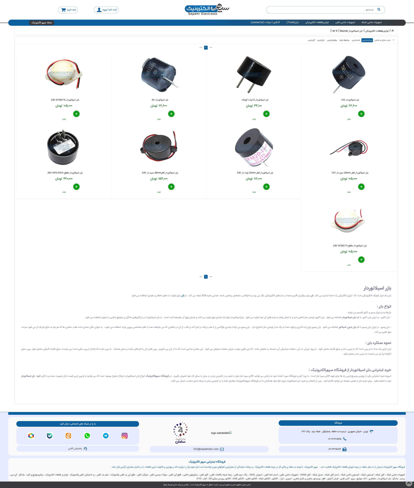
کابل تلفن (204, 475)
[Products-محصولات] (392, 30)
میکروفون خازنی (190, 475)
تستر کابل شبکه (332, 475)
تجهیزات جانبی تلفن (345, 22)
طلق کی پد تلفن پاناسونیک (123, 475)
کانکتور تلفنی (251, 479)
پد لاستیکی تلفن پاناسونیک (82, 475)
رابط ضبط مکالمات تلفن (221, 475)
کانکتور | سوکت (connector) (265, 22)
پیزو (353, 479)
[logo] (207, 10)
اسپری (289, 479)
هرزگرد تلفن (142, 475)
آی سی (14, 475)
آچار (205, 479)
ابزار (282, 479)
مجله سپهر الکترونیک (41, 23)
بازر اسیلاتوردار (384, 479)
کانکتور (275, 479)
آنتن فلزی (344, 479)
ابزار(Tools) (293, 22)
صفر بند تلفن (103, 475)
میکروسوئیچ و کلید (35, 475)
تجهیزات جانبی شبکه (372, 22)
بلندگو (21, 475)
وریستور (316, 479)
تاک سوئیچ (362, 479)
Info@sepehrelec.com (205, 449)
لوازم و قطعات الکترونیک (56, 475)
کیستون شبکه (367, 475)
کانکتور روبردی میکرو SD (220, 479)
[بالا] (409, 483)
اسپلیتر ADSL (255, 475)
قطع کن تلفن (175, 475)
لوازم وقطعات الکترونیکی (317, 22)
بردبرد (402, 479)
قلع (323, 479)
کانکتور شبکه (264, 479)
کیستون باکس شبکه (350, 475)
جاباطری (372, 479)
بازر (183, 296)
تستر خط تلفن (271, 475)
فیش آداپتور (332, 479)
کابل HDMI (305, 475)
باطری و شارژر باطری (303, 479)
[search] (325, 9)
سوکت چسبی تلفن (158, 475)
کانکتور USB (238, 479)
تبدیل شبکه (318, 475)
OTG (198, 479)
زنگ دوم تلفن (240, 475)
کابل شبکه (380, 475)
